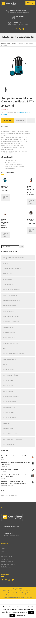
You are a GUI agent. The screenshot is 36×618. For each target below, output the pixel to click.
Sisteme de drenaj (9, 386)
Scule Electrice (8, 370)
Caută (21, 246)
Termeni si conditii (6, 554)
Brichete (6, 263)
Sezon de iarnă (8, 380)
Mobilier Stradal (9, 332)
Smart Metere (8, 391)
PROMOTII (6, 364)
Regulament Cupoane (7, 564)
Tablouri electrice (9, 418)
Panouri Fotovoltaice (10, 343)
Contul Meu (4, 559)
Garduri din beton (9, 306)
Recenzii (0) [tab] (20, 120)
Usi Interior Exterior (10, 434)
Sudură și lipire (8, 412)
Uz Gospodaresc (9, 444)
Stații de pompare (9, 407)
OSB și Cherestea (9, 338)
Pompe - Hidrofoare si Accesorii (14, 354)
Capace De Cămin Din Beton (12, 268)
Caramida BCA (7, 279)
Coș (2, 551)
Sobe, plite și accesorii (11, 396)
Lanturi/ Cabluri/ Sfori (11, 322)
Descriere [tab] (7, 120)
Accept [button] (31, 612)
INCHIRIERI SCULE (8, 311)
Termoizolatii (7, 423)
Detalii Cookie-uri (6, 556)
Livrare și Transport (7, 561)
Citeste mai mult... (21, 615)
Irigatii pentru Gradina (11, 316)
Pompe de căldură (9, 359)
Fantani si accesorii (10, 295)
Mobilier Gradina (9, 327)
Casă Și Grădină (8, 284)
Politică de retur (6, 567)
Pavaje (5, 348)
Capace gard (7, 274)
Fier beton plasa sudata (11, 300)
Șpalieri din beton (9, 402)
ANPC (3, 548)
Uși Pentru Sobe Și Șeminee (12, 439)
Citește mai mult (5, 198)
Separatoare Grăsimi (10, 375)
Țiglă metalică (8, 428)
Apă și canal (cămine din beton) (13, 258)
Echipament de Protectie (11, 290)
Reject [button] (12, 615)
